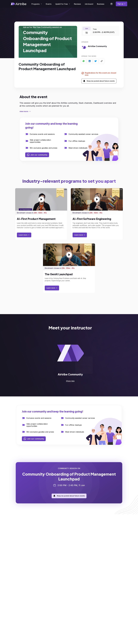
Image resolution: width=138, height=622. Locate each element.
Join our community (38, 155)
